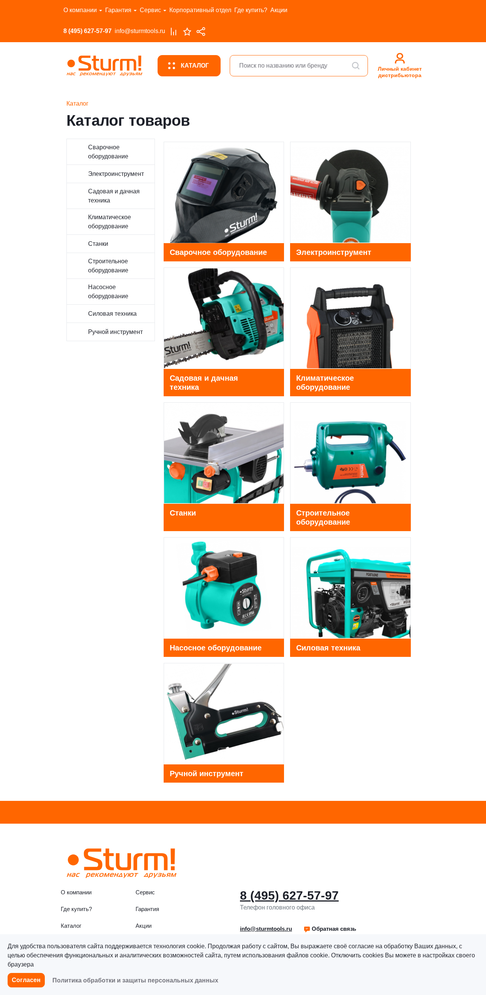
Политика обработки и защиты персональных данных (135, 980)
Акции (278, 10)
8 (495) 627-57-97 (87, 31)
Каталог (71, 925)
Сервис (150, 10)
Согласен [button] (26, 980)
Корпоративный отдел (200, 10)
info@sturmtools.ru (140, 31)
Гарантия (118, 10)
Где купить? (250, 10)
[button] (330, 928)
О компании (80, 10)
